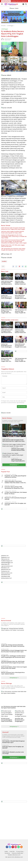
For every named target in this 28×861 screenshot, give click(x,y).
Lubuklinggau (4, 29)
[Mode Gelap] (23, 4)
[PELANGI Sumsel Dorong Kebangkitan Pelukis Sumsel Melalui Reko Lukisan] (7, 713)
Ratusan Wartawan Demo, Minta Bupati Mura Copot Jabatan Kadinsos (13, 673)
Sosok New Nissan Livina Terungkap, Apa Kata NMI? (15, 504)
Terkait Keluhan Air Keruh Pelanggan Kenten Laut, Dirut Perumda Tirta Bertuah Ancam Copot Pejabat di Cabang (14, 651)
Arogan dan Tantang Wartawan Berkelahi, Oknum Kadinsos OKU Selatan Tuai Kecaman (12, 645)
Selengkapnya (13, 464)
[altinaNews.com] (11, 4)
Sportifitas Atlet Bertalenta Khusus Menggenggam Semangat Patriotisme (21, 720)
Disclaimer (7, 853)
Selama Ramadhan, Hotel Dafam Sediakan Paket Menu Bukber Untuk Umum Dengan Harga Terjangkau (16, 482)
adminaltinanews (8, 39)
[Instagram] (15, 847)
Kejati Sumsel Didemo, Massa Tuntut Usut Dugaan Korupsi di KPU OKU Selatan (14, 667)
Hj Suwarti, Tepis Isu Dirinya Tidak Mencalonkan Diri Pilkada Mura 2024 (14, 487)
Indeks (6, 851)
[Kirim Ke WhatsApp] (25, 266)
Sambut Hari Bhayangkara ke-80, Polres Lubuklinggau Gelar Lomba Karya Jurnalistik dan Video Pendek (14, 236)
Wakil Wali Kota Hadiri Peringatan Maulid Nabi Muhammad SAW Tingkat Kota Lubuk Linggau (13, 228)
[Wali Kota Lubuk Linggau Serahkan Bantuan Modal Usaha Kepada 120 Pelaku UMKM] (21, 276)
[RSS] (21, 847)
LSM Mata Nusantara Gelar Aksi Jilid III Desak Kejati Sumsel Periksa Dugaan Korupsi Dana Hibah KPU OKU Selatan (12, 662)
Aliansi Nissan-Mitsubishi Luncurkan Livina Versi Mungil (13, 752)
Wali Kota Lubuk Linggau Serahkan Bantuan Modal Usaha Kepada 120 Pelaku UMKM (12, 232)
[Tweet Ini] (16, 266)
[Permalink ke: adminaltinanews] (2, 39)
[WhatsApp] (18, 847)
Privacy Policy (19, 851)
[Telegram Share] (22, 266)
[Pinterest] (13, 847)
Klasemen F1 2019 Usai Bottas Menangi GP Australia (15, 498)
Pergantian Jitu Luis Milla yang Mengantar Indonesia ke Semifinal (15, 476)
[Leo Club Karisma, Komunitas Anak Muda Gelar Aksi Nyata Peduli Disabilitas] (14, 698)
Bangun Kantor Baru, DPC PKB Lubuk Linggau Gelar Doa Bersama (13, 245)
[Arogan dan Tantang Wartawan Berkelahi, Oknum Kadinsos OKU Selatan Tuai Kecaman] (14, 635)
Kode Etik (12, 851)
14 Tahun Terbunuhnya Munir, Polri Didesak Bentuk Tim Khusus (16, 493)
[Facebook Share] (13, 266)
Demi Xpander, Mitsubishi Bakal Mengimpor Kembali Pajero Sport (13, 741)
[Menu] (2, 4)
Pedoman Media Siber (17, 853)
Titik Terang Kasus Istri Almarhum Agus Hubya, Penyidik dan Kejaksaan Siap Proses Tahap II (13, 249)
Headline (4, 261)
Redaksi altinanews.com (14, 855)
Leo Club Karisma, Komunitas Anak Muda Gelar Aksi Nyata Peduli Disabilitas (13, 707)
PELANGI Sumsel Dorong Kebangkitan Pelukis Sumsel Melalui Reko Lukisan (6, 720)
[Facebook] (7, 847)
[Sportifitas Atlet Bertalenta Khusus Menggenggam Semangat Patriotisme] (21, 713)
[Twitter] (10, 847)
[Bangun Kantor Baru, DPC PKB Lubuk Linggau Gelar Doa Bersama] (7, 305)
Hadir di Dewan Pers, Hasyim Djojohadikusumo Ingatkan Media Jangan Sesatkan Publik (18, 460)
